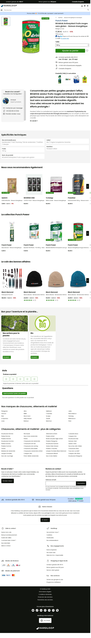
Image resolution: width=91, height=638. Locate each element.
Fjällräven (49, 411)
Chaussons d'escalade (30, 448)
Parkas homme (5, 443)
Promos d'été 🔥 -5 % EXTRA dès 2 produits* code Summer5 (45, 13)
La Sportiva (4, 418)
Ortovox (3, 413)
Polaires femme (6, 438)
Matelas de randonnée (8, 451)
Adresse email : (51, 479)
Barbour (26, 421)
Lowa (2, 421)
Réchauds (27, 433)
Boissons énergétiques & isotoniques (73, 17)
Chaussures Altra (73, 448)
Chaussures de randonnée (32, 441)
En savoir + (34, 121)
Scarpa (48, 416)
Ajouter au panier (70, 51)
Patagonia (4, 411)
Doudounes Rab (73, 438)
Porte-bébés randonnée (31, 456)
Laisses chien (72, 443)
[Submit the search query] (88, 10)
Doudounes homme (7, 441)
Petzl (69, 421)
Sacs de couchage (7, 456)
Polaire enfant (50, 436)
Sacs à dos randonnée (30, 436)
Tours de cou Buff (73, 451)
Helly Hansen (28, 418)
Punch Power (61, 21)
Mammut (49, 421)
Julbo (70, 411)
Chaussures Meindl (52, 453)
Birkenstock (71, 418)
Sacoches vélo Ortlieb (75, 446)
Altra (25, 411)
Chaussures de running (31, 446)
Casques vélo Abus (74, 453)
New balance (72, 413)
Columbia (49, 413)
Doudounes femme (7, 433)
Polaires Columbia (51, 448)
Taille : (57, 42)
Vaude (48, 418)
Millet (25, 413)
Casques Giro (72, 436)
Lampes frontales (6, 453)
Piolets (26, 438)
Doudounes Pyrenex (52, 443)
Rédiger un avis (59, 28)
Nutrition (60, 17)
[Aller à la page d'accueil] (56, 17)
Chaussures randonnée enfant (33, 451)
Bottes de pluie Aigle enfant (54, 438)
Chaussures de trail (29, 443)
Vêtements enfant (51, 433)
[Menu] (1, 10)
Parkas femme (5, 436)
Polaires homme (6, 446)
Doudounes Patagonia (75, 456)
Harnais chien (72, 441)
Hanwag (70, 416)
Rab (2, 416)
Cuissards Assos (73, 433)
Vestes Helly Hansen (52, 446)
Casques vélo (28, 453)
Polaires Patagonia (51, 441)
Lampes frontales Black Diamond (56, 451)
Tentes (3, 448)
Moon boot (27, 416)
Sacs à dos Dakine (51, 456)
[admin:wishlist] (87, 51)
